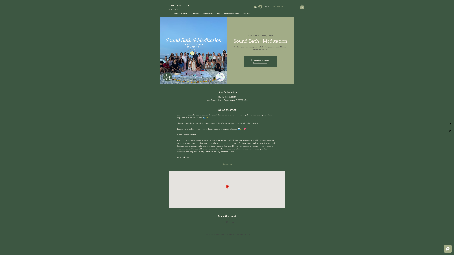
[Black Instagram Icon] (450, 131)
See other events (260, 63)
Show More (227, 164)
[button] (255, 6)
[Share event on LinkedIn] (233, 222)
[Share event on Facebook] (221, 222)
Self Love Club (179, 6)
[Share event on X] (227, 222)
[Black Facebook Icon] (450, 124)
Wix (248, 234)
